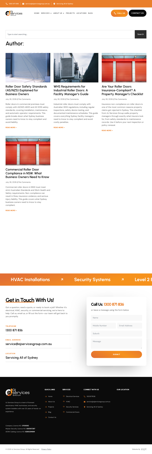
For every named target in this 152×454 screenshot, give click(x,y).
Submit (116, 354)
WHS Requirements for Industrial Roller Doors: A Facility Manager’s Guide (71, 90)
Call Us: (107, 304)
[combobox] (70, 34)
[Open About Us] (63, 13)
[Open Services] (51, 13)
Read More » (11, 127)
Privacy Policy (46, 449)
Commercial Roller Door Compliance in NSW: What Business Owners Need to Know (27, 173)
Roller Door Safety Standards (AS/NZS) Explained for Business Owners (26, 90)
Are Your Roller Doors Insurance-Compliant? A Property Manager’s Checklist (122, 90)
